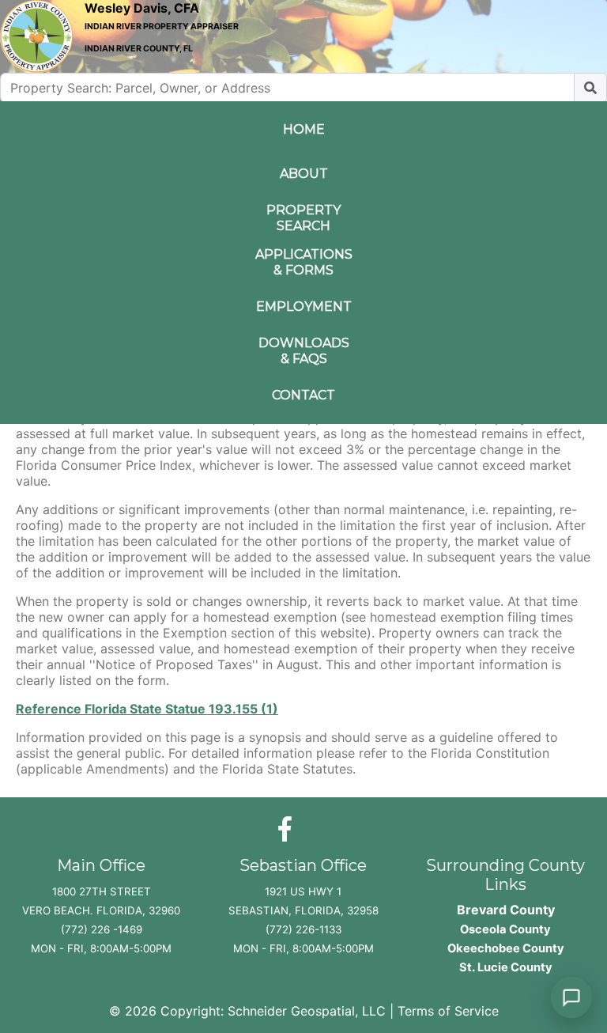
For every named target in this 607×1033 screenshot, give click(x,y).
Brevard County (506, 910)
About (304, 173)
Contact (303, 395)
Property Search (303, 217)
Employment (303, 306)
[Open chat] (571, 997)
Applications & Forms (303, 262)
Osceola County (505, 929)
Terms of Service (448, 1011)
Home (304, 129)
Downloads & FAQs (303, 350)
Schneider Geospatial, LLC (307, 1011)
